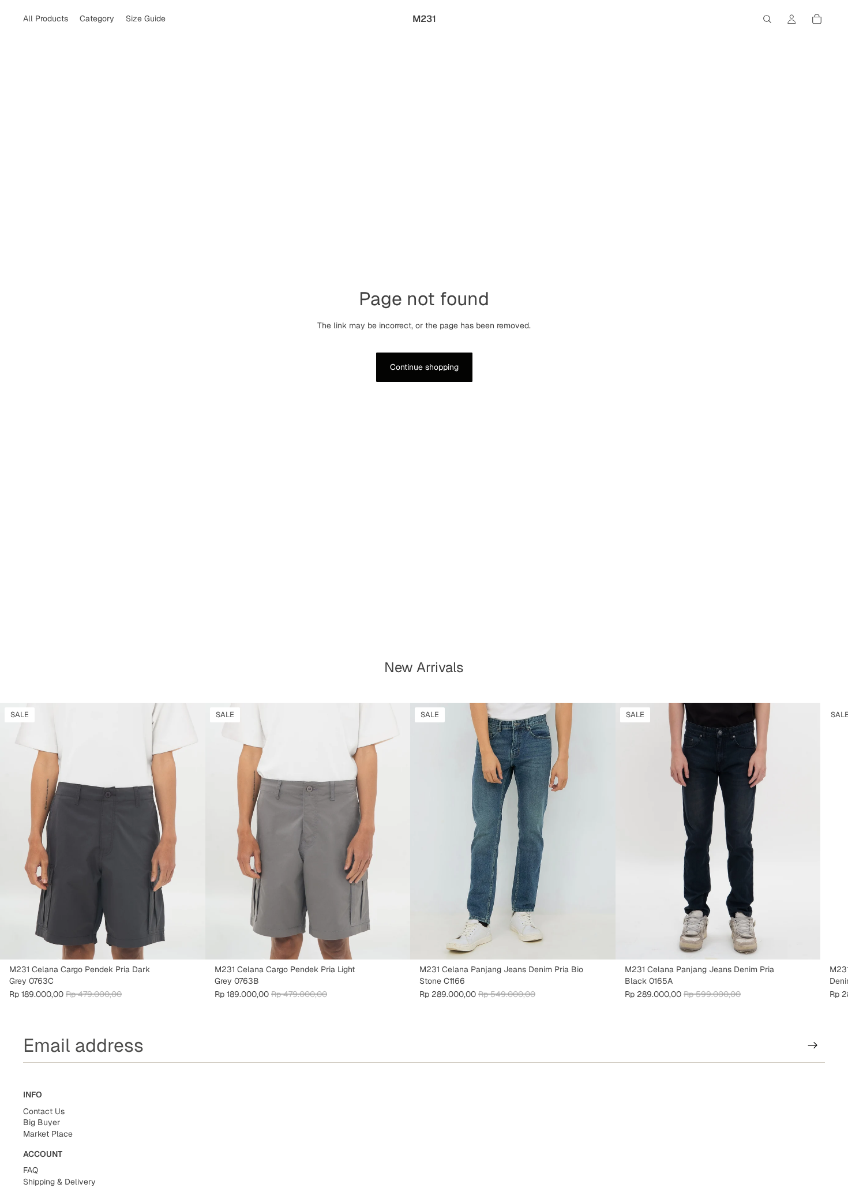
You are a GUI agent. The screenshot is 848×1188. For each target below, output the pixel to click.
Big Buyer (41, 1122)
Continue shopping (424, 367)
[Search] (767, 19)
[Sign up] (813, 1045)
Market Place (48, 1134)
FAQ (30, 1170)
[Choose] (187, 941)
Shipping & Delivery (59, 1181)
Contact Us (44, 1111)
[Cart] (817, 19)
